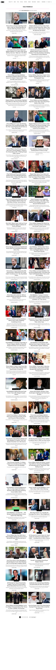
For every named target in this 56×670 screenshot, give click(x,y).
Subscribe (43, 1)
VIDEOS (29, 1)
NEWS (15, 1)
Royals (21, 1)
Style (18, 1)
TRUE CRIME (34, 1)
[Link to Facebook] (47, 2)
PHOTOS (25, 1)
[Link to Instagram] (49, 2)
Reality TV (11, 1)
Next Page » (33, 617)
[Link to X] (51, 2)
